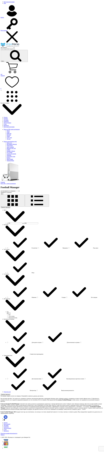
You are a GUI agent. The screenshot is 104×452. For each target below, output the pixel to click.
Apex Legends (10, 147)
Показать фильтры (5, 207)
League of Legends (11, 153)
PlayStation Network (12, 144)
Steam (8, 130)
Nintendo (9, 155)
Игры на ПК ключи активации (12, 129)
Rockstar (9, 134)
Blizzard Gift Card (11, 148)
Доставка (6, 120)
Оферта (2, 434)
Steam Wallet (10, 159)
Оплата (5, 117)
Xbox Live (9, 143)
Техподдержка (7, 122)
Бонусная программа (9, 1)
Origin (8, 136)
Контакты (6, 125)
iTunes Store (10, 145)
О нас (5, 124)
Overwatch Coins (11, 156)
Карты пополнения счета (10, 141)
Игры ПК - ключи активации (8, 183)
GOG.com (9, 137)
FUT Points (9, 152)
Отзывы (6, 118)
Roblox (8, 158)
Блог (5, 3)
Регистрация (7, 424)
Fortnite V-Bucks (11, 151)
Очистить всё (7, 391)
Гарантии (6, 121)
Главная (3, 182)
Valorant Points (10, 160)
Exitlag (8, 149)
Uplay (8, 132)
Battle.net (9, 133)
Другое (8, 139)
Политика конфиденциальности (9, 433)
